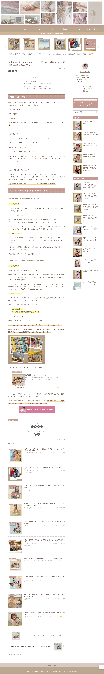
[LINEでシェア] (12, 71)
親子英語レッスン (13, 420)
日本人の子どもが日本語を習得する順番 (36, 86)
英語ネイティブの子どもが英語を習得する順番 (38, 88)
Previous (5, 47)
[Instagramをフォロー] (35, 434)
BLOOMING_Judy (85, 72)
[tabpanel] (14, 46)
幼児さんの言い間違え (30, 81)
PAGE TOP (52, 665)
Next (98, 47)
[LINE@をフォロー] (38, 434)
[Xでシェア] (32, 426)
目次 (34, 78)
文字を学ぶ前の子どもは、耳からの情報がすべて (37, 83)
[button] (16, 71)
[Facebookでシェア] (9, 71)
